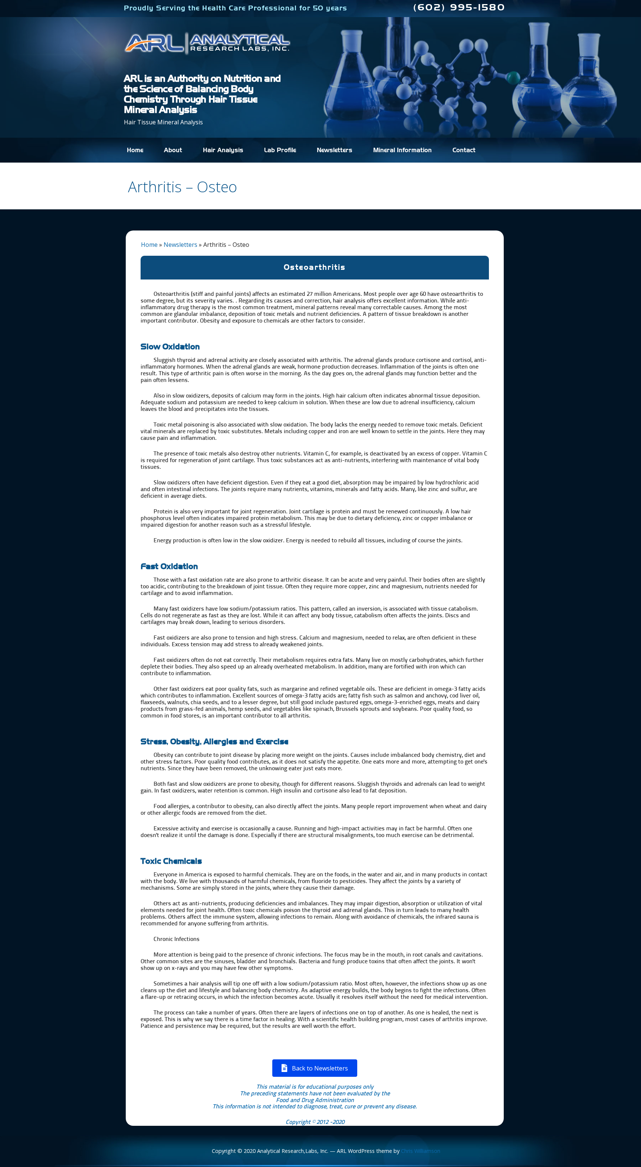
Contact (464, 150)
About (173, 150)
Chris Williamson (420, 1150)
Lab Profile (280, 150)
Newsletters (334, 150)
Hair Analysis (223, 150)
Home (135, 150)
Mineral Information (402, 150)
